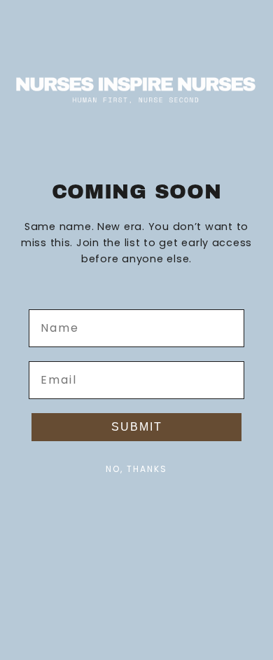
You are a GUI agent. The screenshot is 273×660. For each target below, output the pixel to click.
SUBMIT (136, 427)
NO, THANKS (136, 469)
